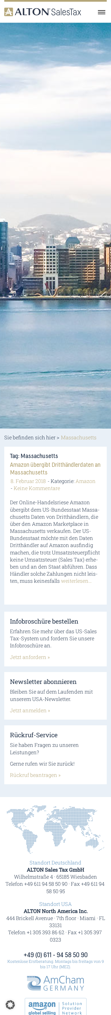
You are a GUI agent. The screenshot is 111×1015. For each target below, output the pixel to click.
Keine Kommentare (37, 488)
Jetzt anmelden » (30, 710)
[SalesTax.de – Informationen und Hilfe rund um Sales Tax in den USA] (42, 12)
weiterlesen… (76, 580)
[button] (10, 1005)
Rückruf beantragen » (35, 775)
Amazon (85, 481)
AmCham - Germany (55, 983)
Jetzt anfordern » (30, 657)
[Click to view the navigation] (101, 12)
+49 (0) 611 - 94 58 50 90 (56, 955)
